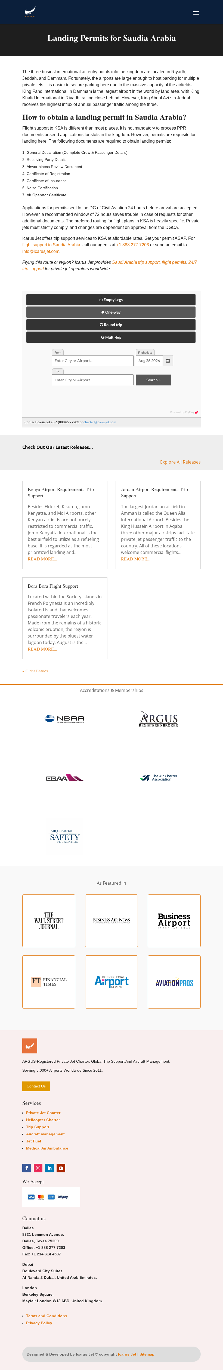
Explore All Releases (180, 462)
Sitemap (147, 1354)
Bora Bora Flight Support (53, 586)
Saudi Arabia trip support (136, 262)
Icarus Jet (127, 1354)
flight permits (174, 262)
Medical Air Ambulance (47, 1148)
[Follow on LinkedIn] (49, 1168)
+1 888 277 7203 (132, 245)
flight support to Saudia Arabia (51, 245)
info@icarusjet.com (40, 251)
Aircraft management (45, 1134)
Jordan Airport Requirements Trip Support (154, 492)
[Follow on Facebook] (26, 1168)
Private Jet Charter (43, 1113)
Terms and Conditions (46, 1316)
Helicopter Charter (43, 1120)
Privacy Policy (39, 1323)
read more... (42, 559)
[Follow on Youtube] (61, 1168)
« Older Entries (35, 670)
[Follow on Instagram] (38, 1168)
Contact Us (36, 1086)
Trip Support (37, 1127)
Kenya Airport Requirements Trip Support (61, 492)
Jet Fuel (33, 1141)
